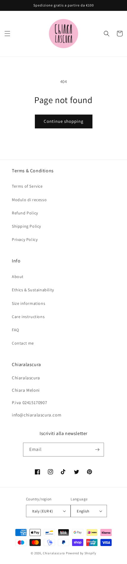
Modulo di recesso (29, 199)
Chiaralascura (54, 553)
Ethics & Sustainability (33, 289)
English (83, 511)
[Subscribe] (97, 450)
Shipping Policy (26, 226)
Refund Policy (25, 213)
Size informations (28, 303)
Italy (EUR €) (42, 511)
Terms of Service (27, 186)
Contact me (23, 343)
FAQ (15, 330)
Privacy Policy (25, 239)
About (18, 276)
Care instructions (28, 316)
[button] (7, 33)
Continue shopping (64, 121)
